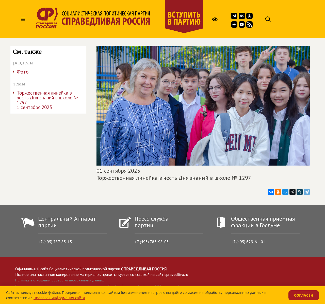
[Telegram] (307, 192)
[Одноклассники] (278, 192)
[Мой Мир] (285, 192)
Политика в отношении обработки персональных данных (59, 280)
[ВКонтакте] (271, 192)
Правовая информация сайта (59, 297)
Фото (23, 72)
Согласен (303, 295)
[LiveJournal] (300, 192)
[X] (292, 192)
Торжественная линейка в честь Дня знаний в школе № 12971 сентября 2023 (47, 100)
